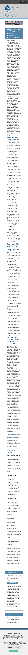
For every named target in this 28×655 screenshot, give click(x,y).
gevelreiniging (13, 109)
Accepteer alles (14, 651)
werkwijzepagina (11, 235)
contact (17, 434)
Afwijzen (10, 647)
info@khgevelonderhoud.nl (11, 16)
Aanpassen (17, 647)
